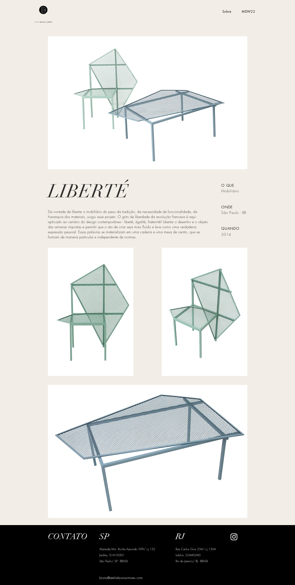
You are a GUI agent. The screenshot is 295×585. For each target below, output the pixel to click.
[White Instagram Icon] (234, 536)
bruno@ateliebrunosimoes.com (121, 578)
